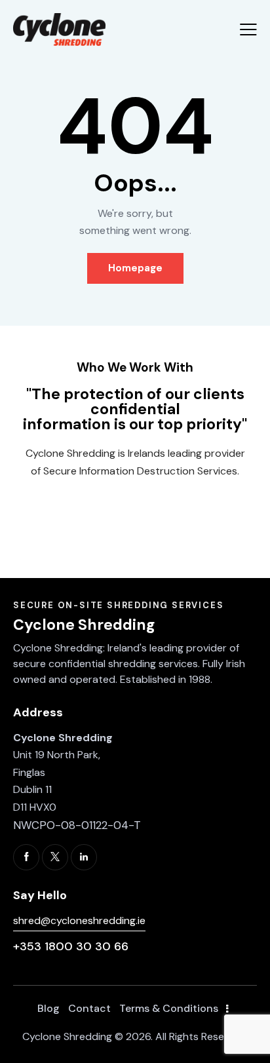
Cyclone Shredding (67, 1036)
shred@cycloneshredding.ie (79, 920)
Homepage (135, 268)
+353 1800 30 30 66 (70, 946)
